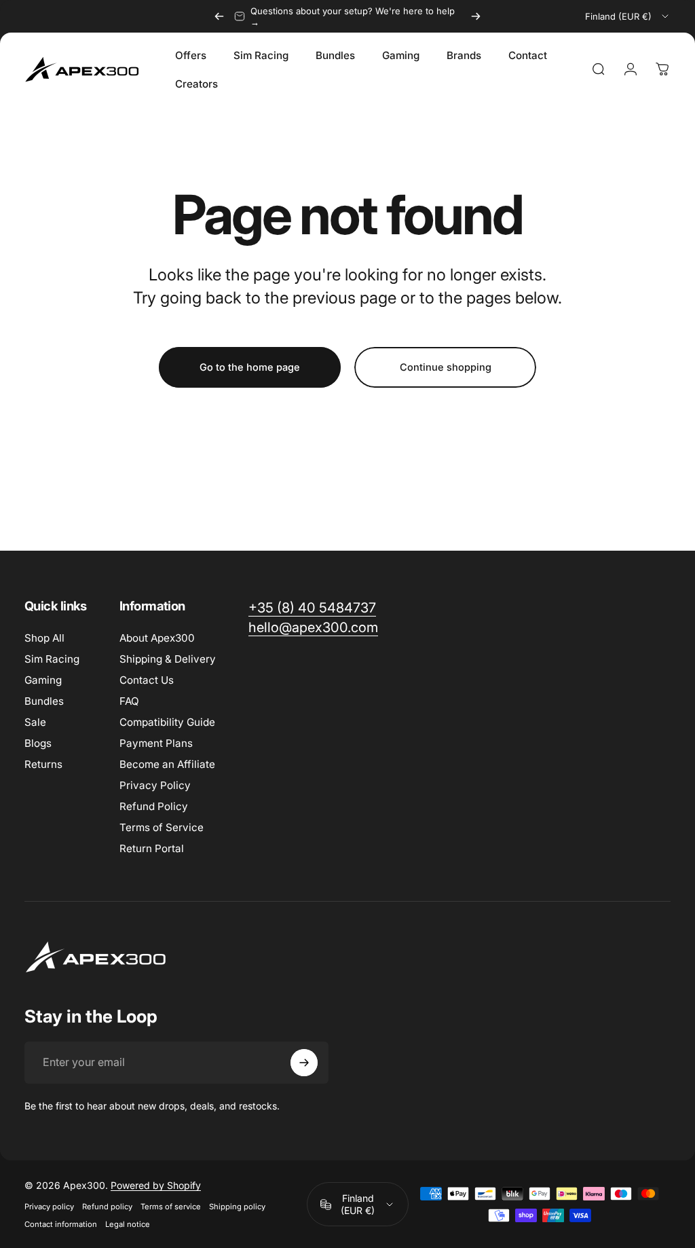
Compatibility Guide (167, 722)
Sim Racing (51, 659)
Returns (43, 764)
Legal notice (127, 1224)
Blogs (38, 743)
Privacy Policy (155, 785)
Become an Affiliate (167, 764)
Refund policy (107, 1206)
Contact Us (146, 680)
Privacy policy (49, 1206)
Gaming (43, 680)
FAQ (129, 701)
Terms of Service (161, 827)
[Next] (476, 16)
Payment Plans (156, 743)
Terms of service (170, 1206)
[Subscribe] (304, 1062)
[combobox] (628, 16)
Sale (35, 722)
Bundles (44, 701)
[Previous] (219, 16)
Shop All (44, 637)
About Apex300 (157, 637)
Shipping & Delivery (167, 659)
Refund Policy (153, 806)
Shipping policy (237, 1206)
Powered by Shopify (156, 1185)
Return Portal (151, 848)
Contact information (60, 1224)
